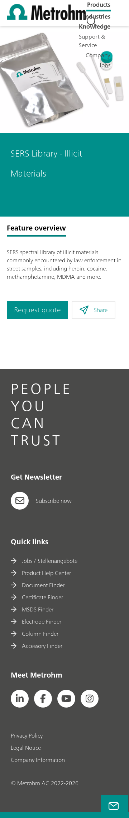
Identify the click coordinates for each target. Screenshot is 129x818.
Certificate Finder (42, 597)
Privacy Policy (27, 735)
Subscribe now (54, 501)
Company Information (38, 760)
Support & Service (92, 40)
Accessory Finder (42, 645)
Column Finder (40, 633)
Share (101, 310)
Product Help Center (46, 573)
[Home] (46, 18)
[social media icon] (20, 699)
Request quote (37, 309)
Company (98, 55)
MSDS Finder (37, 609)
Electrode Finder (41, 621)
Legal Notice (26, 748)
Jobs (104, 65)
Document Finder (43, 585)
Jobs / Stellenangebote (49, 560)
